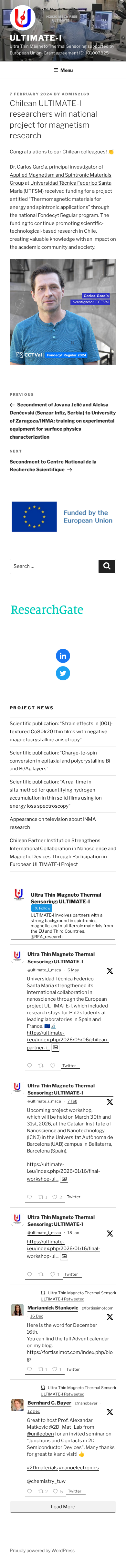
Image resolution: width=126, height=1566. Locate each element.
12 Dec (33, 1411)
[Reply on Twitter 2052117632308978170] (31, 1066)
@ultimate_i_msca (44, 970)
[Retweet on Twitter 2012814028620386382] (43, 1275)
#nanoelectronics (79, 1468)
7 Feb (72, 1101)
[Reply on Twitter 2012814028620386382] (31, 1275)
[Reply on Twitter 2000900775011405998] (31, 1370)
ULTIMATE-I (36, 38)
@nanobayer (86, 1403)
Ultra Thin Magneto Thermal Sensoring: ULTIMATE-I (61, 958)
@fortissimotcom (97, 1308)
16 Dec (36, 1316)
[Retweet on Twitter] (43, 1292)
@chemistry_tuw (46, 1481)
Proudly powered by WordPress (42, 1550)
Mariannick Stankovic (52, 1308)
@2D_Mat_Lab (65, 1427)
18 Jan (73, 1232)
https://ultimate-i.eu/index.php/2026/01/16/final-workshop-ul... (63, 1172)
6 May (73, 970)
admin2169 (76, 94)
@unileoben (40, 1434)
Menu (66, 70)
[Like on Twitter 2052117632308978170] (54, 1066)
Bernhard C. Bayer (49, 1403)
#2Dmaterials (42, 1468)
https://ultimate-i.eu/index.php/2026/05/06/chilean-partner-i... (68, 1040)
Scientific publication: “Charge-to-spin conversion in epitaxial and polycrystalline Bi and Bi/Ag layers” (60, 761)
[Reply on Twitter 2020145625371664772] (31, 1197)
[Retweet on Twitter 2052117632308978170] (43, 1066)
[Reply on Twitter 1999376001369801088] (31, 1492)
